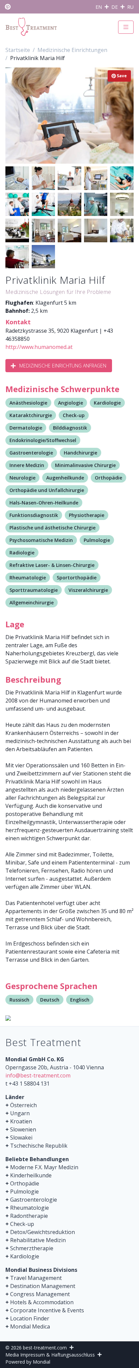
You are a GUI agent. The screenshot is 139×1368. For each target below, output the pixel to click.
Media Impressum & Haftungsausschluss (50, 1354)
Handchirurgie (80, 452)
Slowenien (23, 1129)
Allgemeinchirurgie (31, 602)
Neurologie (22, 477)
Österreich (23, 1105)
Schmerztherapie (31, 1248)
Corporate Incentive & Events (47, 1310)
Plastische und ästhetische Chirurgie (52, 527)
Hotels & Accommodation (42, 1302)
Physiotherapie (86, 515)
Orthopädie (108, 477)
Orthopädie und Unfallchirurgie (46, 490)
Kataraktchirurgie (30, 415)
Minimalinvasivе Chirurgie (85, 465)
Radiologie (21, 552)
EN (98, 7)
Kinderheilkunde (31, 1175)
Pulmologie (97, 540)
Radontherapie (29, 1216)
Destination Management (42, 1286)
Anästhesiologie (28, 403)
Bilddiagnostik (70, 428)
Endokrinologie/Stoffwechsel (42, 440)
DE (114, 7)
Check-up (74, 415)
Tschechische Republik (38, 1145)
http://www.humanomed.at (39, 347)
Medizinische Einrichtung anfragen (62, 365)
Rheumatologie (27, 577)
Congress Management (40, 1294)
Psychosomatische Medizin (41, 540)
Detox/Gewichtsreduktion (42, 1232)
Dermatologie (25, 428)
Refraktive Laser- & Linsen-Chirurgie (51, 565)
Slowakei (21, 1137)
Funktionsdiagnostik (33, 515)
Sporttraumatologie (33, 590)
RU (130, 7)
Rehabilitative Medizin (38, 1240)
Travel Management (36, 1278)
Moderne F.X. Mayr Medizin (44, 1167)
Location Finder (29, 1318)
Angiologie (70, 403)
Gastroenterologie (31, 452)
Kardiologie (107, 403)
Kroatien (21, 1121)
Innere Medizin (26, 465)
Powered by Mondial (27, 1362)
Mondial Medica (30, 1326)
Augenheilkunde (65, 477)
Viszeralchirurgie (88, 590)
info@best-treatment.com (38, 1075)
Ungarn (20, 1113)
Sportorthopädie (76, 577)
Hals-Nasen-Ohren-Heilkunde (43, 502)
